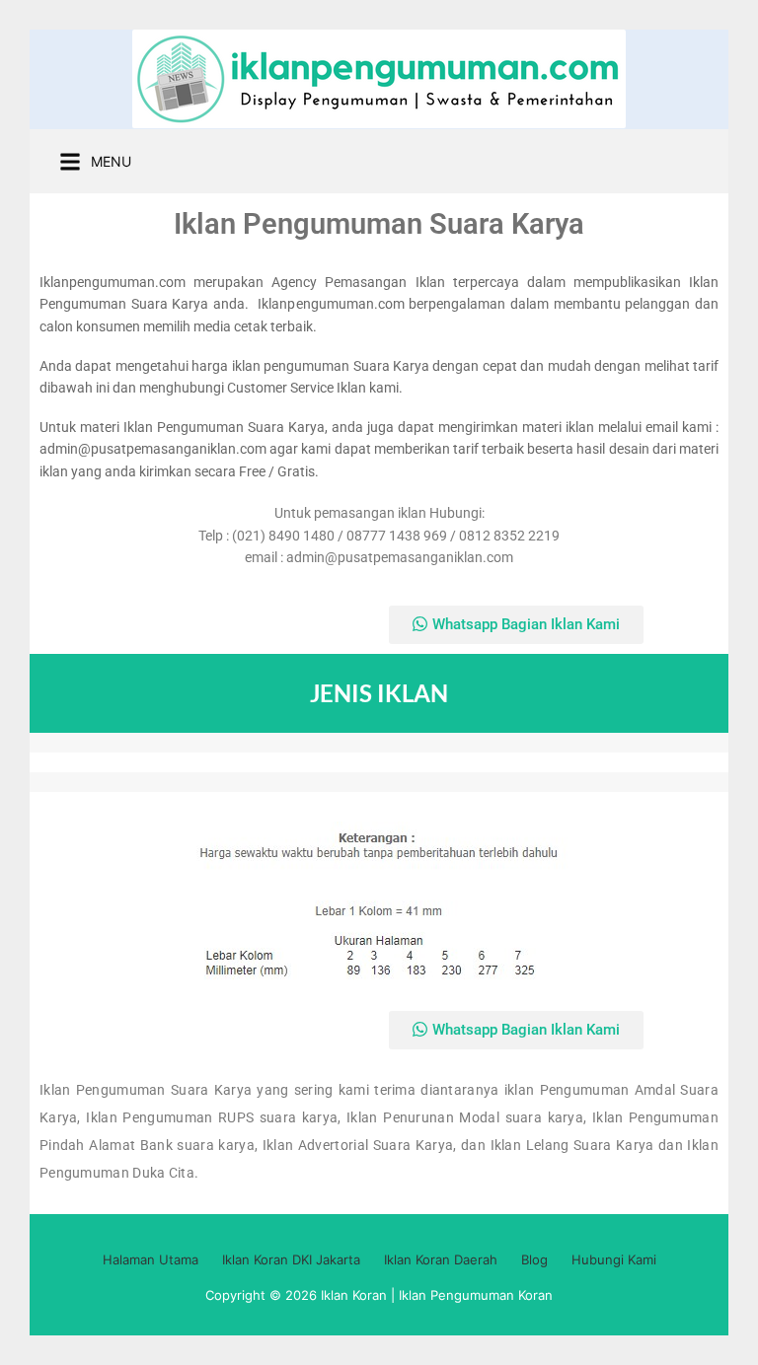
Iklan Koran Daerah (440, 1259)
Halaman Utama (150, 1259)
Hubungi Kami (613, 1259)
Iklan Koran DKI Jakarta (291, 1259)
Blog (534, 1259)
